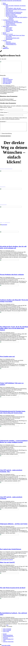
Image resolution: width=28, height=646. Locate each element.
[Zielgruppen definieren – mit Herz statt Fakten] (9, 509)
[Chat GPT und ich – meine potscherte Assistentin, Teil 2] (9, 455)
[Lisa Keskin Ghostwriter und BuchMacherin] (10, 0)
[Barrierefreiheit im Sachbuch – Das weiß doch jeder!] (9, 598)
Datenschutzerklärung (7, 133)
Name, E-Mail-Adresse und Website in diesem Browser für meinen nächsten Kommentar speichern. (13, 118)
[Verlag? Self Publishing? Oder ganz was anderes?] (9, 368)
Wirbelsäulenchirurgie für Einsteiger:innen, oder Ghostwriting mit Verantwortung (12, 412)
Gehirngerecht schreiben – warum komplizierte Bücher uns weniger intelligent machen (14, 441)
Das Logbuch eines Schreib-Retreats (10, 549)
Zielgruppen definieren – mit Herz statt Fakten (13, 524)
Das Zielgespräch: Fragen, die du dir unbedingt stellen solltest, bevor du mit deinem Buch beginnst (14, 328)
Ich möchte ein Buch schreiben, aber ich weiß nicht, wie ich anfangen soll (13, 247)
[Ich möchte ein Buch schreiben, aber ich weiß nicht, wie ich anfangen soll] (9, 232)
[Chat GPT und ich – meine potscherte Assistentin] (9, 482)
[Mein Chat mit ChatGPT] (6, 559)
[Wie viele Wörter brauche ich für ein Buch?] (9, 573)
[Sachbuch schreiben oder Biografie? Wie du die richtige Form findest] (9, 285)
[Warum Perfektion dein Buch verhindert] (9, 260)
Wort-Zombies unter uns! (7, 356)
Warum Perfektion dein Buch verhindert (12, 274)
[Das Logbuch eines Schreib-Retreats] (9, 534)
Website (2, 115)
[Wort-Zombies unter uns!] (9, 342)
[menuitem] (15, 3)
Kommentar (3, 121)
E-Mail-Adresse (4, 112)
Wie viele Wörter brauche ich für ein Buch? (12, 587)
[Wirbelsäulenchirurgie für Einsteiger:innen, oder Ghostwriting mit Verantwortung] (9, 396)
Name (2, 109)
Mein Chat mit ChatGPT (7, 562)
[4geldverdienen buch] (1, 52)
